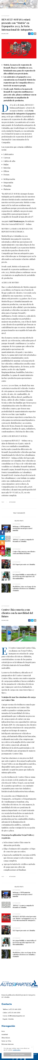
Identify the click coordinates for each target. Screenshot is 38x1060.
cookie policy (16, 1050)
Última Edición (6, 1038)
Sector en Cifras (6, 1041)
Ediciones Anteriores (7, 1044)
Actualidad (5, 15)
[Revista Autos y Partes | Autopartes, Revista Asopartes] (19, 3)
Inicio (3, 1031)
